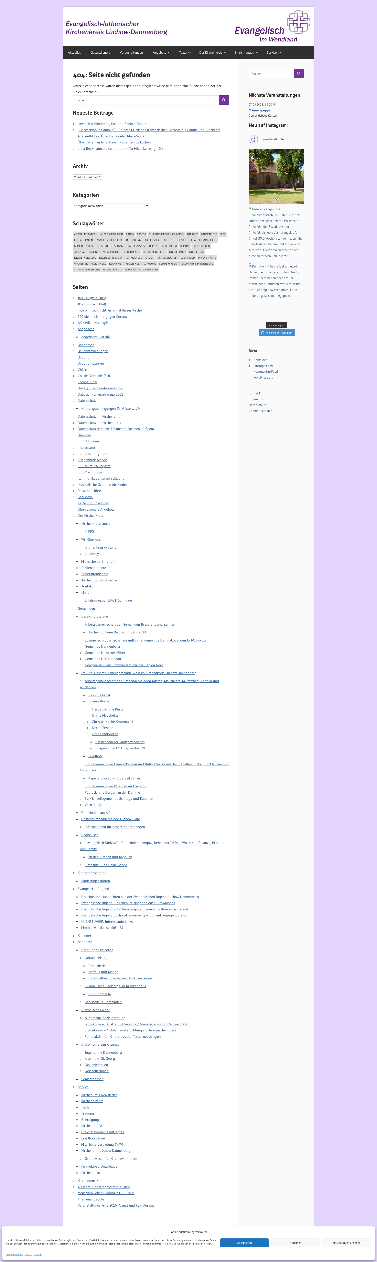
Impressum (86, 447)
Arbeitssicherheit (111, 234)
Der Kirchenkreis (210, 52)
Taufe (85, 1107)
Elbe (222, 234)
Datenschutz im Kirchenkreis (99, 423)
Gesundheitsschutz (111, 245)
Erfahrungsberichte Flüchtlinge (108, 600)
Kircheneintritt (92, 1101)
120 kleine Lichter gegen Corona (102, 316)
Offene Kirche (207, 257)
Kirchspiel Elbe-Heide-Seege (106, 865)
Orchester (81, 263)
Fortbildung (133, 240)
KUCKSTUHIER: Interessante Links (107, 921)
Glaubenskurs (135, 245)
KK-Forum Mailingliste (94, 466)
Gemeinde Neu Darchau (103, 659)
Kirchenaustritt (92, 1173)
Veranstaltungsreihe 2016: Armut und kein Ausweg (116, 1205)
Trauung (87, 1113)
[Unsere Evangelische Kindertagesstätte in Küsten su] (276, 233)
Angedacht (86, 329)
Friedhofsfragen (93, 1138)
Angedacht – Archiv (95, 337)
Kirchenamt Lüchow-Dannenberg (106, 1150)
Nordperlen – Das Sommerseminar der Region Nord (124, 665)
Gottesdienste (100, 52)
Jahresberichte (99, 966)
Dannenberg (209, 234)
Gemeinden (86, 608)
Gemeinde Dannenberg (102, 646)
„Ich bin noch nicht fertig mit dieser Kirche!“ (111, 310)
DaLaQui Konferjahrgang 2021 (100, 394)
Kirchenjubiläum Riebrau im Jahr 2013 (117, 632)
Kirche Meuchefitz (154, 251)
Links (85, 592)
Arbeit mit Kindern (85, 234)
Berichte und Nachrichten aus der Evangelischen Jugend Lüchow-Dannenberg (140, 897)
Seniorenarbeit (92, 1079)
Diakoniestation (96, 1065)
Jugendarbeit (201, 245)
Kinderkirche (132, 251)
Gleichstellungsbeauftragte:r (102, 1132)
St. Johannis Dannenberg (197, 263)
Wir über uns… (92, 539)
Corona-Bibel (87, 382)
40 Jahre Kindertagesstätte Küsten (104, 1187)
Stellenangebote (93, 568)
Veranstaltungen (131, 52)
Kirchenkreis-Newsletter (99, 1095)
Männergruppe (259, 110)
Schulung (150, 263)
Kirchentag (196, 251)
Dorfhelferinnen (97, 1071)
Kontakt (28, 1254)
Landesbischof (167, 257)
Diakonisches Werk (95, 1010)
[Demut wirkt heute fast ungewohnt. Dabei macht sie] (276, 291)
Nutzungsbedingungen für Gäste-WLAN (111, 408)
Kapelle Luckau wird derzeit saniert (115, 778)
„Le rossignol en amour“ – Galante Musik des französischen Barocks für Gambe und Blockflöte (149, 130)
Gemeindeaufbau (84, 245)
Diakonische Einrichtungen (101, 1044)
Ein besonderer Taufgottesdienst (120, 742)
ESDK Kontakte (99, 994)
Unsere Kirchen (100, 701)
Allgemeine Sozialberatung (105, 1018)
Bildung (84, 357)
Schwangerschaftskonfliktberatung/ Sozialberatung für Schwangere (136, 1024)
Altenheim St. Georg (100, 1058)
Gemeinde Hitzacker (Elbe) (105, 653)
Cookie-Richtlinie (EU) (94, 376)
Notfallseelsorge (97, 958)
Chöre (82, 370)
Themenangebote (91, 1199)
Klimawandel (133, 257)
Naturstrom (187, 257)
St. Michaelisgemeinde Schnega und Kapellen (119, 798)
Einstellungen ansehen (347, 1243)
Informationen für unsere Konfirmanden (115, 827)
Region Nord (98, 263)
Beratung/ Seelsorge (97, 950)
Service (272, 52)
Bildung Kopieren (91, 363)
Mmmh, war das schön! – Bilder (105, 928)
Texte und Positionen (93, 503)
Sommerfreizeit (169, 263)
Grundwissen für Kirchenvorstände (111, 1158)
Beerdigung (90, 1120)
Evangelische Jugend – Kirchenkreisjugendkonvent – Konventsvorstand (134, 909)
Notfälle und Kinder (103, 972)
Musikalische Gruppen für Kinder (102, 485)
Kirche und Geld (93, 1126)
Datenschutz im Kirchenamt (99, 416)
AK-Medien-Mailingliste (95, 323)
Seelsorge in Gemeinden (103, 1002)
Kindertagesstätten (92, 873)
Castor (141, 234)
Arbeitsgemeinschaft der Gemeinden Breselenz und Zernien (130, 624)
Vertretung (93, 805)
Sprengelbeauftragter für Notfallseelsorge (120, 978)
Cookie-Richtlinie (14, 1254)
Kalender (84, 936)
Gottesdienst (168, 245)
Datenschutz (87, 400)
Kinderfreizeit (112, 251)
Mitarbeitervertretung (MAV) (102, 1144)
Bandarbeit (86, 345)
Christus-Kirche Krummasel (166, 234)
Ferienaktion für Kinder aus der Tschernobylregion (123, 1036)
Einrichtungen (244, 52)
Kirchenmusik (177, 251)
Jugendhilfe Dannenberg (103, 1052)
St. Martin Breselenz (87, 269)
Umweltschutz (112, 269)
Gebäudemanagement (203, 240)
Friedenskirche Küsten (158, 240)
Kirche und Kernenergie (99, 580)
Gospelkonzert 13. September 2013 (122, 748)
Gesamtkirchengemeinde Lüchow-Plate (110, 819)
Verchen (130, 269)
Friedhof (181, 240)
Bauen (130, 234)
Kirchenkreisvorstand (101, 547)
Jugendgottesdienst (87, 251)
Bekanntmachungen (93, 351)
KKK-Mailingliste (90, 472)
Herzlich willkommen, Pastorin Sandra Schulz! (112, 124)
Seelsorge (85, 497)
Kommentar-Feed (265, 371)
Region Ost (116, 263)
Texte (183, 52)
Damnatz (192, 234)
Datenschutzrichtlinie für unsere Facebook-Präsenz (116, 429)
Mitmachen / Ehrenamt (98, 561)
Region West (133, 263)
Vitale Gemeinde (148, 269)
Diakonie (84, 435)
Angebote (159, 52)
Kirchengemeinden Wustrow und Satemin (116, 786)
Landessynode (95, 553)
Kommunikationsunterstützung (101, 478)
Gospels (152, 245)
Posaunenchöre (89, 491)
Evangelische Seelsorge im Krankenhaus (115, 986)
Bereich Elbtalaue (94, 616)
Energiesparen (83, 240)
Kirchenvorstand (85, 257)
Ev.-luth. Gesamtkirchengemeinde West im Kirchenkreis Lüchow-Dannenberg (139, 673)
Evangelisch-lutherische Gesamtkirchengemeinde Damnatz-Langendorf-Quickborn (147, 640)
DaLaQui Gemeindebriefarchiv (100, 388)
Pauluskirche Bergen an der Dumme (112, 792)
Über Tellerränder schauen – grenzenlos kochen (114, 142)
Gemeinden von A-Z (96, 813)
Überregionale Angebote (96, 509)
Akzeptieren (244, 1243)
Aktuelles (74, 52)
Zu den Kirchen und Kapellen (110, 857)
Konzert (150, 257)
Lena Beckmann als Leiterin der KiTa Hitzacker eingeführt (121, 148)
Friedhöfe (95, 756)
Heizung (185, 245)
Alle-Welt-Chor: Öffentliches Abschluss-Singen (112, 136)
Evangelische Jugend (109, 240)
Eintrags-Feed (263, 366)
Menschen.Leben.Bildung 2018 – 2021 (106, 1193)
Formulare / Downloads (99, 1166)
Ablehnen (295, 1243)
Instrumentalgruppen (94, 453)
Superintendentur (94, 574)
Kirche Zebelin (102, 728)
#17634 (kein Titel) (92, 304)
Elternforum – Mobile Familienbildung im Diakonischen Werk (130, 1030)
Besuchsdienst (99, 695)
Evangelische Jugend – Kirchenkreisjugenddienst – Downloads (128, 903)
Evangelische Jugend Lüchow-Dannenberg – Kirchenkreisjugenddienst (134, 915)
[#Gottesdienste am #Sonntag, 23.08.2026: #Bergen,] (276, 176)
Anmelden (260, 360)
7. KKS (89, 531)
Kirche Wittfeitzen (111, 257)
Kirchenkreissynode (92, 460)
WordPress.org (263, 377)
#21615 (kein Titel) (92, 298)
